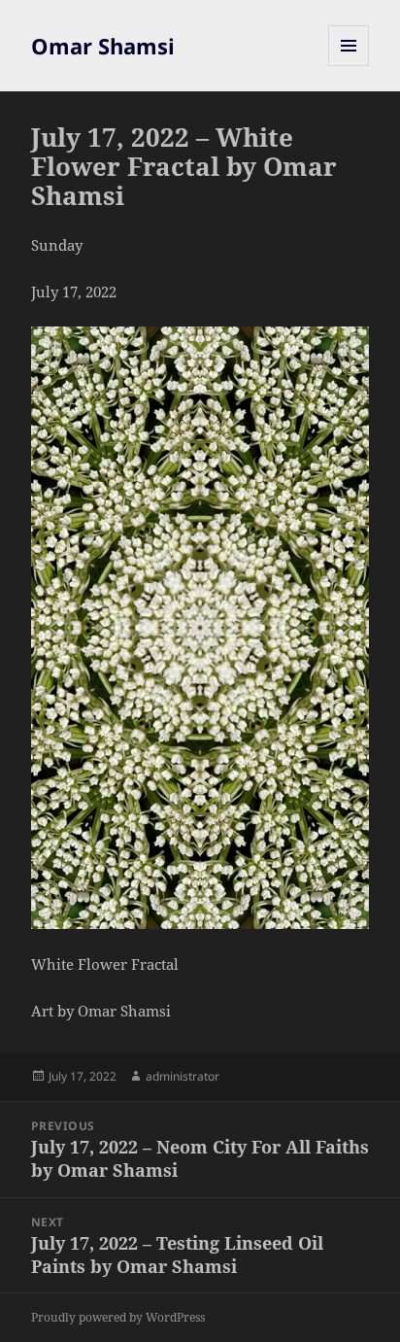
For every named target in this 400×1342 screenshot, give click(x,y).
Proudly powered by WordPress (118, 1317)
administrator (182, 1076)
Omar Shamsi (103, 45)
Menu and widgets (349, 65)
